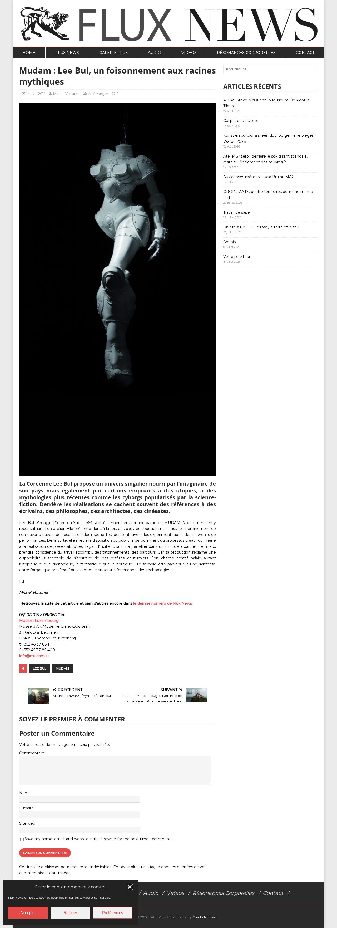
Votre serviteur (236, 256)
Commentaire (32, 753)
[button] (129, 887)
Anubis (229, 242)
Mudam (62, 668)
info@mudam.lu (34, 655)
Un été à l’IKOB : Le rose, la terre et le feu (261, 227)
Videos (189, 52)
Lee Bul (39, 668)
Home (29, 52)
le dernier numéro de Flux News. (163, 603)
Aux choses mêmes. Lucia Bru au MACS (260, 176)
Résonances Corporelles (246, 52)
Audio (154, 52)
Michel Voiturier (66, 93)
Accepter (28, 912)
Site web (27, 823)
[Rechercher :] (270, 69)
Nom (24, 792)
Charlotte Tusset (204, 917)
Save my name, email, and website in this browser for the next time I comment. (97, 839)
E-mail (25, 808)
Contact (305, 52)
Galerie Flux (113, 52)
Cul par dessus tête (241, 120)
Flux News (67, 52)
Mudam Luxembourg (39, 620)
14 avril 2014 (36, 93)
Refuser (70, 912)
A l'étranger (98, 93)
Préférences (112, 912)
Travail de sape (236, 212)
